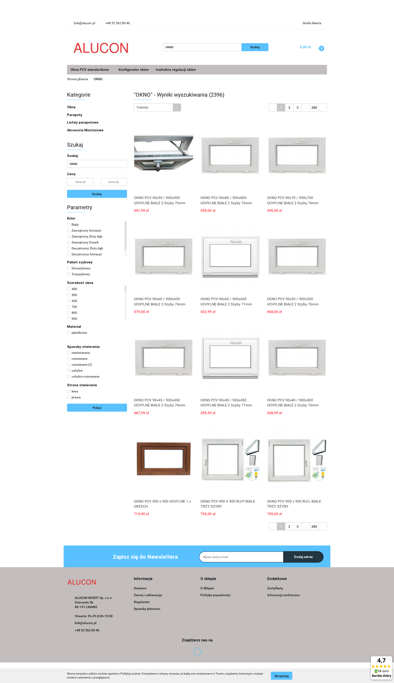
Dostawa (140, 588)
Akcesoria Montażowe (85, 130)
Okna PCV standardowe (90, 69)
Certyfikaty (275, 588)
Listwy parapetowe (82, 122)
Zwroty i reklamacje (148, 595)
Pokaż (97, 408)
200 (314, 107)
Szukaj (97, 194)
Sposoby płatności (147, 609)
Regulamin (142, 602)
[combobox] (157, 107)
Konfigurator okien (134, 69)
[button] (143, 579)
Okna (71, 107)
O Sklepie (207, 588)
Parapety (75, 115)
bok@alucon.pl (85, 623)
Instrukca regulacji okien (176, 69)
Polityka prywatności (215, 595)
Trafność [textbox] (142, 107)
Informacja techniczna (283, 595)
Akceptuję (281, 676)
